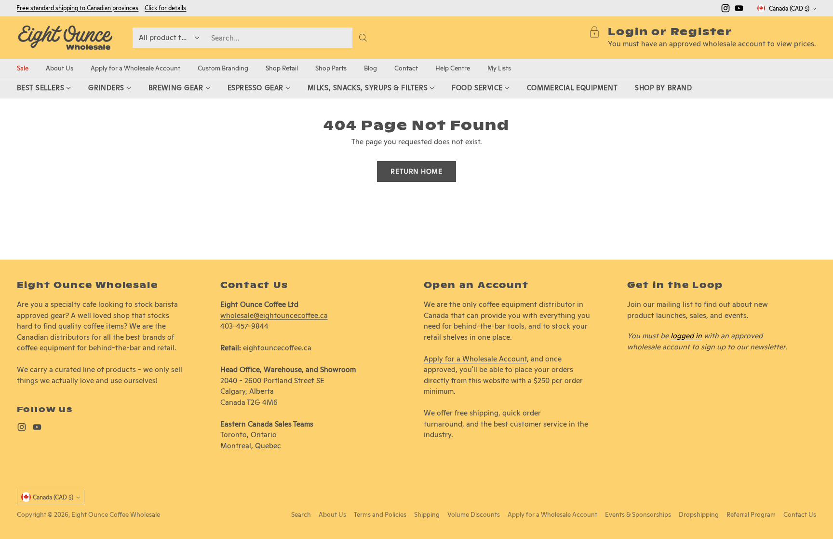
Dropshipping (699, 514)
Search (301, 514)
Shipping (427, 514)
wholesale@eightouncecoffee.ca (274, 315)
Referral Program (751, 514)
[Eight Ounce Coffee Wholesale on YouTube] (739, 9)
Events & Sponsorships (638, 514)
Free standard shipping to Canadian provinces (77, 8)
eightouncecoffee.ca (277, 347)
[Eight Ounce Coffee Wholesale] (65, 37)
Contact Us (799, 514)
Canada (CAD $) (789, 8)
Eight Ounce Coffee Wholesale (115, 514)
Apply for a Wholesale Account (475, 358)
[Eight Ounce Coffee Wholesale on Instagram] (725, 9)
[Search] (363, 38)
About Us (332, 514)
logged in (686, 335)
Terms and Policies (380, 514)
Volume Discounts (473, 514)
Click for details (165, 8)
